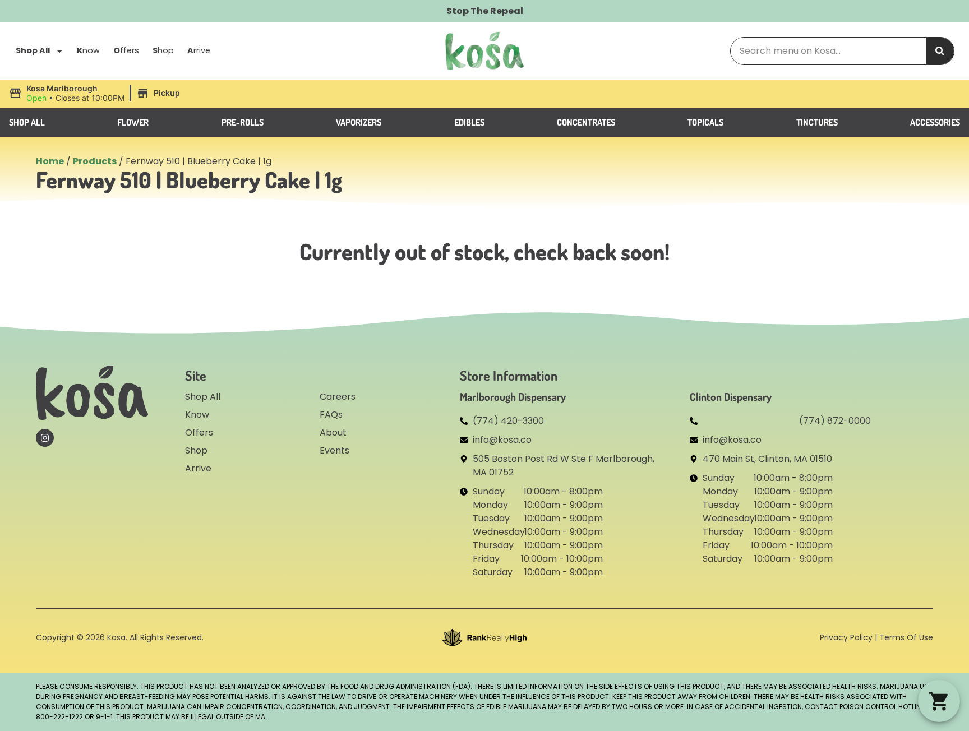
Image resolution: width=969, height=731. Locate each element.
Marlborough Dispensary (513, 397)
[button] (96, 93)
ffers (126, 50)
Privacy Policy (846, 637)
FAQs (331, 414)
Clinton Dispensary (731, 397)
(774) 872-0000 (835, 420)
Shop (196, 450)
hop (163, 50)
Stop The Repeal (484, 10)
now (88, 50)
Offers (199, 432)
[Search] (940, 51)
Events (334, 450)
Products (95, 161)
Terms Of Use (906, 637)
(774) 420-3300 (508, 420)
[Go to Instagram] (45, 438)
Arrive (198, 468)
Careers (338, 396)
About (333, 432)
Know (197, 414)
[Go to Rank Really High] (484, 637)
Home (50, 161)
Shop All (33, 50)
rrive (198, 50)
